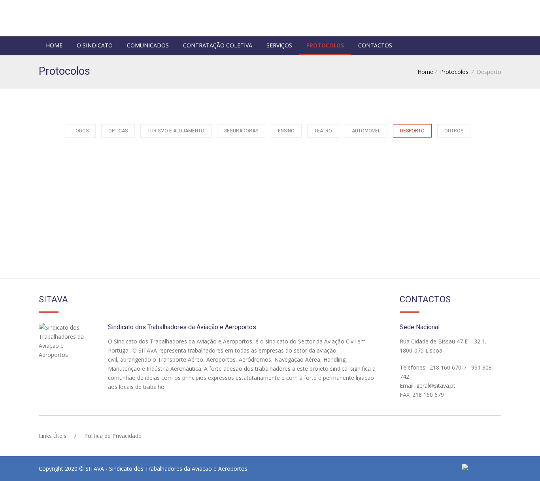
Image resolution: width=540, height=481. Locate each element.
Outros (453, 131)
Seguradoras (241, 131)
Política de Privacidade (113, 436)
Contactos (375, 45)
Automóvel (366, 131)
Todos (81, 131)
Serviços (279, 45)
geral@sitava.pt (435, 385)
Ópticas (118, 131)
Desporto (412, 131)
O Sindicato (95, 45)
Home (54, 45)
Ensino (286, 131)
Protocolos (325, 45)
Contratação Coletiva (217, 45)
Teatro (323, 131)
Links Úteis (52, 436)
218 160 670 (444, 367)
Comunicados (148, 45)
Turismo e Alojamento (175, 131)
